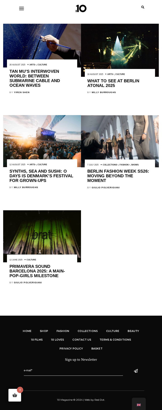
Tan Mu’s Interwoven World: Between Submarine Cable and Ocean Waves (34, 78)
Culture (42, 65)
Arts (32, 65)
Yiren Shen (22, 92)
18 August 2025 (95, 74)
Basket (97, 348)
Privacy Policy (71, 348)
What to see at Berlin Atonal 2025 (113, 83)
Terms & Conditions (115, 339)
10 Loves (57, 339)
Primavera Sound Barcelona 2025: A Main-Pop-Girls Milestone (37, 271)
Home (27, 331)
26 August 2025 (17, 65)
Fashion (124, 165)
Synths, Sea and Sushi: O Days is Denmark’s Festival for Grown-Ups (41, 176)
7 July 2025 (93, 165)
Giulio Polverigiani (106, 187)
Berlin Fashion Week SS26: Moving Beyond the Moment (118, 176)
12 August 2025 (17, 165)
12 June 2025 (15, 260)
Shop (44, 331)
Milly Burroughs (104, 92)
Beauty (133, 331)
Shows (135, 165)
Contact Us (81, 339)
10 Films (37, 339)
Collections (110, 165)
